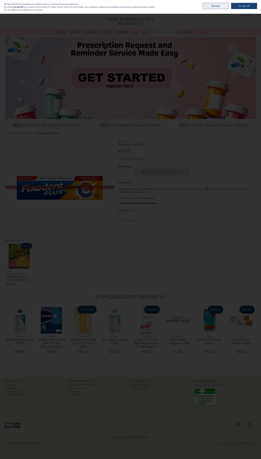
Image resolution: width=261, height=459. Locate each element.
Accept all (244, 6)
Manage (215, 6)
